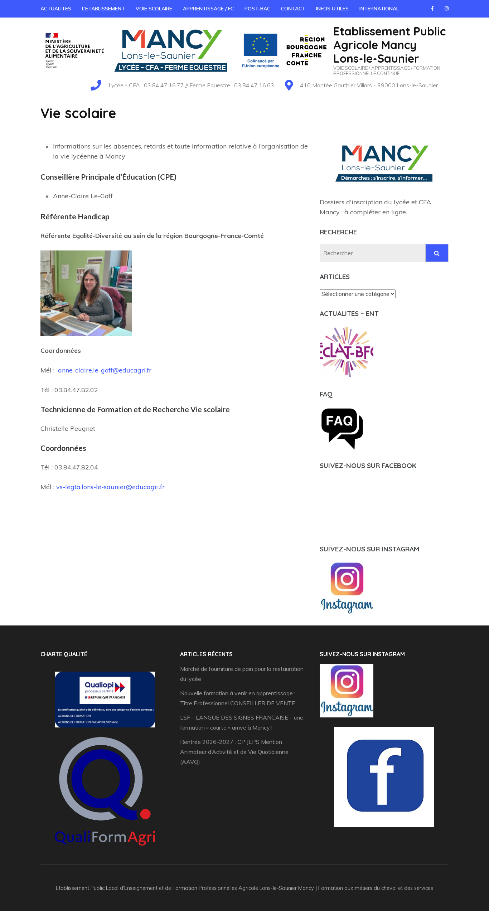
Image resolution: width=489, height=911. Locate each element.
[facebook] (432, 8)
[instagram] (447, 8)
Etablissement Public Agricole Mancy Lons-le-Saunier (389, 44)
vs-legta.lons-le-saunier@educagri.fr (110, 487)
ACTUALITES (55, 9)
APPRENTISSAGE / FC (208, 9)
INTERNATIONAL (379, 9)
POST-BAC (257, 9)
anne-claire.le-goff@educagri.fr (104, 370)
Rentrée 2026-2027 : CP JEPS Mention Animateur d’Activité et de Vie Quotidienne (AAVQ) (234, 751)
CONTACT (293, 9)
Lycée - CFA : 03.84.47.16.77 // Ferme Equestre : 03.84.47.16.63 (191, 85)
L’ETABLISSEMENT (103, 9)
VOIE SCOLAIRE (154, 9)
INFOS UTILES (332, 9)
